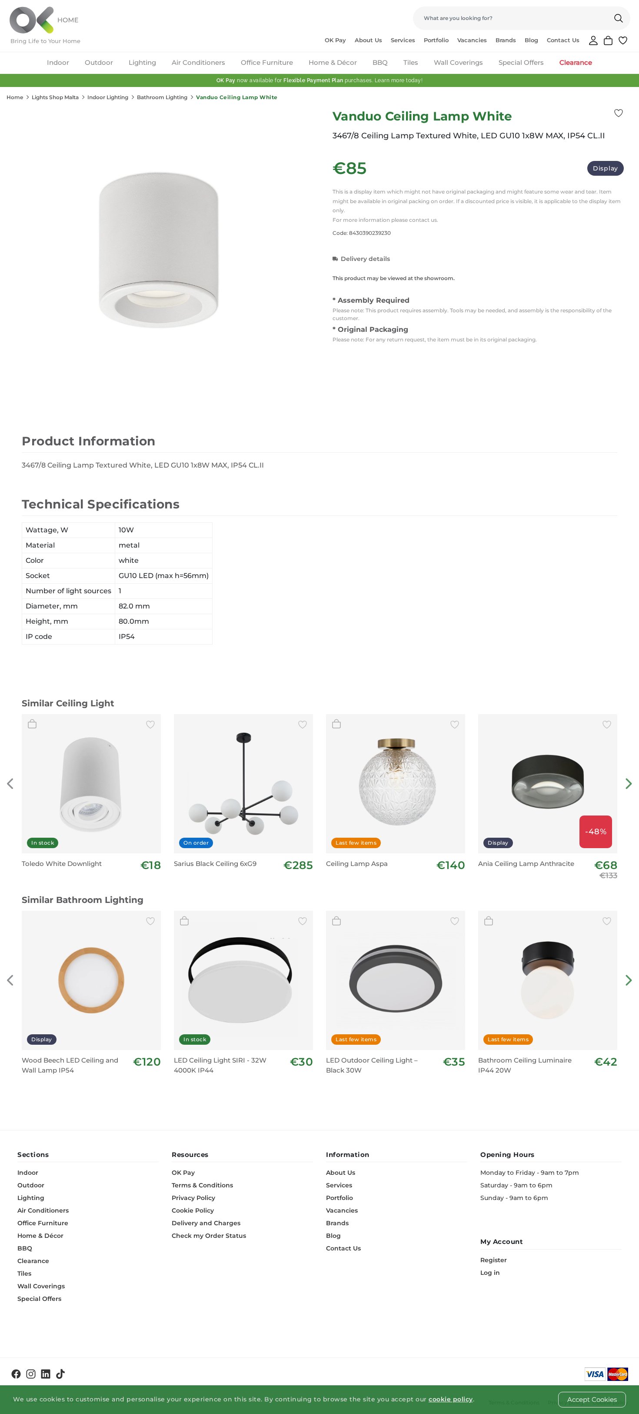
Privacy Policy (193, 1198)
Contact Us (563, 40)
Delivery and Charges (206, 1223)
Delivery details (365, 259)
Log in (490, 1273)
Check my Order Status (209, 1236)
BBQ (380, 62)
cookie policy (451, 1399)
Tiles (410, 62)
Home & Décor (333, 62)
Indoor (58, 62)
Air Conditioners (198, 62)
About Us (368, 40)
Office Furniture (267, 62)
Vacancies (472, 40)
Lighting (142, 62)
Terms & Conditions (202, 1185)
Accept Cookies (592, 1399)
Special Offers (521, 62)
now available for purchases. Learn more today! (319, 80)
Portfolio (436, 40)
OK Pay (335, 40)
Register (493, 1260)
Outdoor (99, 62)
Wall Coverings (458, 62)
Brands (506, 40)
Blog (531, 40)
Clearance (575, 62)
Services (403, 40)
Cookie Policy (193, 1210)
